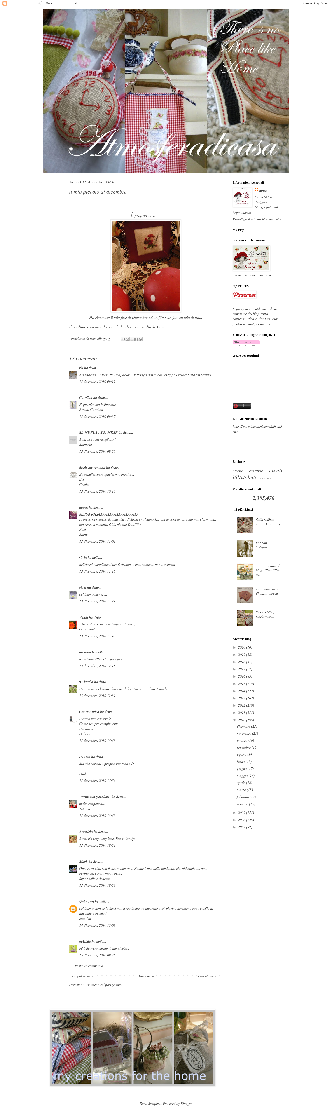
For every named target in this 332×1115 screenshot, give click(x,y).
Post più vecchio (209, 976)
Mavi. (83, 861)
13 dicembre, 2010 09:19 (97, 381)
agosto (242, 754)
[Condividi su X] (131, 339)
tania (263, 190)
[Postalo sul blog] (127, 339)
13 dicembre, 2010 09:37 (97, 416)
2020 (242, 647)
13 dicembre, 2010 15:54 (97, 780)
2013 (242, 698)
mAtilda (85, 941)
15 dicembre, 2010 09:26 (97, 955)
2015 (242, 683)
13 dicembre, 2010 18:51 (97, 845)
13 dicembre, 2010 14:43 (97, 740)
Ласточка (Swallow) (95, 796)
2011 (242, 712)
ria (81, 367)
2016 (242, 676)
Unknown (86, 901)
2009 (242, 812)
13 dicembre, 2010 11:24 (97, 600)
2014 (242, 690)
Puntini (84, 756)
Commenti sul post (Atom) (103, 984)
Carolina (85, 397)
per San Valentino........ (266, 544)
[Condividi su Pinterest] (140, 339)
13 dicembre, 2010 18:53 (97, 885)
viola (82, 587)
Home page (145, 976)
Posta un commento (89, 965)
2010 (242, 720)
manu (83, 507)
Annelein (86, 831)
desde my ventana (92, 467)
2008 (242, 819)
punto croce (265, 478)
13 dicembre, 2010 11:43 (97, 635)
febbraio (243, 796)
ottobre (242, 740)
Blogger (186, 1103)
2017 (242, 668)
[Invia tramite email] (123, 339)
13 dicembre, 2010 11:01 (97, 541)
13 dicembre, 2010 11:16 (97, 571)
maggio (243, 775)
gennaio (243, 803)
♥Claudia (86, 681)
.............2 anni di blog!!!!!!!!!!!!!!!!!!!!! (268, 570)
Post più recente (81, 976)
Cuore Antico (89, 711)
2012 (242, 705)
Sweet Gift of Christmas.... (265, 614)
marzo (242, 789)
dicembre (244, 726)
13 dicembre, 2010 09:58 (97, 451)
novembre (244, 733)
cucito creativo (248, 471)
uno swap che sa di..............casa (268, 591)
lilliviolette (245, 477)
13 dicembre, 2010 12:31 (97, 695)
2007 (242, 827)
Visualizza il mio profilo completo (257, 219)
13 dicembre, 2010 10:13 (97, 491)
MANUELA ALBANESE (98, 432)
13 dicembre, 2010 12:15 (97, 665)
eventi (275, 470)
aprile (241, 782)
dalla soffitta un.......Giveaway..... (269, 523)
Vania (83, 617)
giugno (242, 768)
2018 (242, 661)
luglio (241, 761)
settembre (244, 747)
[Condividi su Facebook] (136, 339)
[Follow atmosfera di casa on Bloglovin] (246, 344)
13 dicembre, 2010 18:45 (97, 815)
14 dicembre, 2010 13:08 (97, 925)
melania (85, 652)
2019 (242, 654)
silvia (83, 557)
